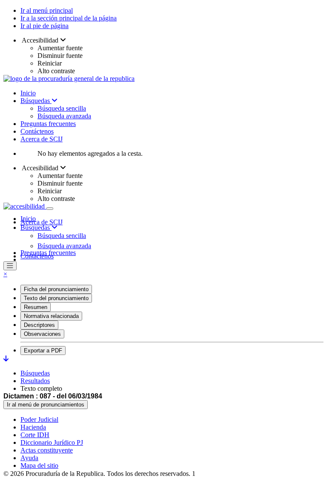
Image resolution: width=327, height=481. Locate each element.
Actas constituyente (46, 450)
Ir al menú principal (46, 10)
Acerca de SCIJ (41, 139)
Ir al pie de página (44, 25)
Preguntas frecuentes (48, 123)
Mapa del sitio (39, 465)
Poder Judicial (39, 419)
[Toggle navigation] (49, 208)
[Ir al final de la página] (6, 358)
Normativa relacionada (51, 316)
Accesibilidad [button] (40, 40)
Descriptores (39, 325)
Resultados (35, 380)
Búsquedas (36, 100)
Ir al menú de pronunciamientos (45, 404)
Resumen (35, 307)
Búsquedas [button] (36, 227)
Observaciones (42, 334)
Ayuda (29, 457)
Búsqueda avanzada (64, 116)
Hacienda (33, 427)
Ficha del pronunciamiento (56, 289)
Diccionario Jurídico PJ (51, 442)
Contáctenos (37, 131)
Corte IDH (34, 434)
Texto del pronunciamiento (56, 298)
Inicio (28, 93)
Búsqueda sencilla (61, 108)
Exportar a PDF (43, 350)
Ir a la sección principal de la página (68, 18)
